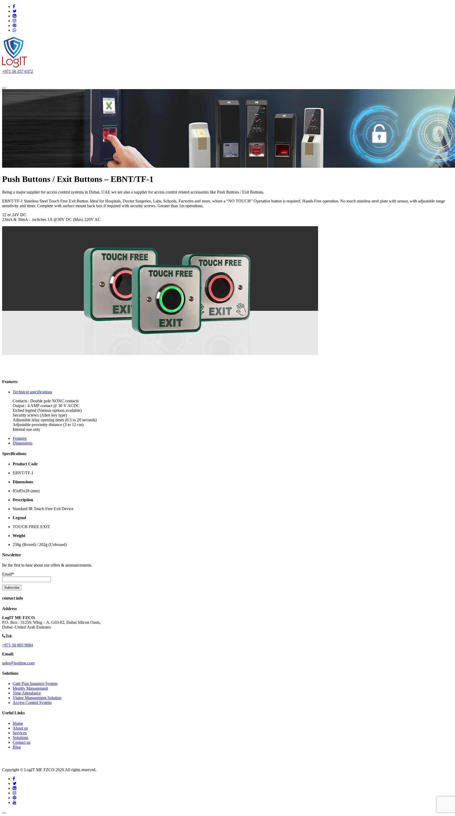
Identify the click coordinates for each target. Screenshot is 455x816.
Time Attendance (27, 693)
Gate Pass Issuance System (35, 683)
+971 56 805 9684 (17, 645)
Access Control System (32, 702)
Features (20, 438)
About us (36, 79)
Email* (8, 574)
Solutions (60, 79)
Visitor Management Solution (37, 698)
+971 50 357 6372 (17, 71)
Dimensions (22, 443)
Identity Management (30, 688)
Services (89, 79)
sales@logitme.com (18, 663)
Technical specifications (32, 392)
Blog (17, 747)
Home (14, 79)
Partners (117, 79)
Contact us (142, 79)
